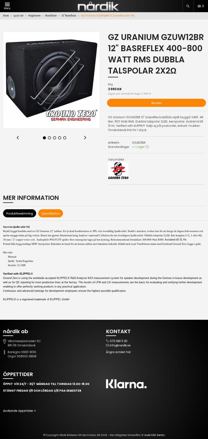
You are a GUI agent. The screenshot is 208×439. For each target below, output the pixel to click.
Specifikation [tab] (50, 213)
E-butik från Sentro (153, 435)
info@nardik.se (120, 345)
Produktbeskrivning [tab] (19, 213)
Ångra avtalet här (118, 352)
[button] (18, 138)
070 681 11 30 (118, 341)
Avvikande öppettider (18, 411)
